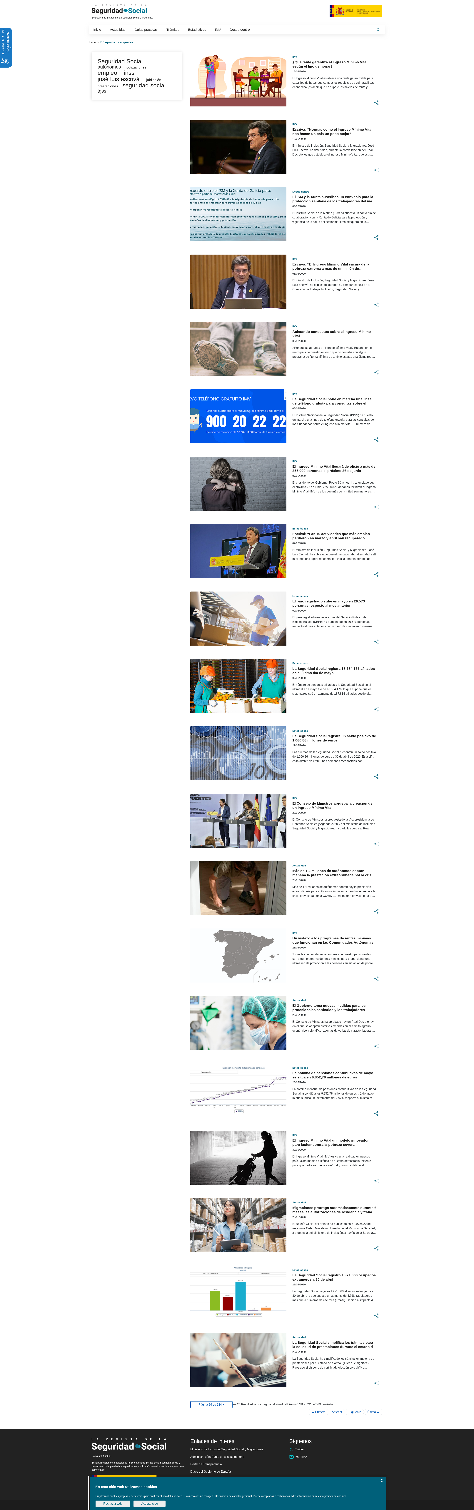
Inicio (92, 42)
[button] (376, 103)
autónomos (109, 66)
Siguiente (354, 1412)
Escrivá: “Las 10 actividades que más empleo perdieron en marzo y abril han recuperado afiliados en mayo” (331, 538)
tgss (102, 90)
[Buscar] (378, 29)
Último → (373, 1412)
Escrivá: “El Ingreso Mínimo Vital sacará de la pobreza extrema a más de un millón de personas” (330, 268)
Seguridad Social (120, 61)
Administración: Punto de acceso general (217, 1456)
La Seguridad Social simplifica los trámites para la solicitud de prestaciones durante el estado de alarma (333, 1347)
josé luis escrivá (119, 79)
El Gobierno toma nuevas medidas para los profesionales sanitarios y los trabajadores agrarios (329, 1010)
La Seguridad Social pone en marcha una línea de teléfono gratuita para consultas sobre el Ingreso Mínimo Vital (332, 403)
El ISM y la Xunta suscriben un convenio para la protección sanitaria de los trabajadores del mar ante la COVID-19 (332, 201)
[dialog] (238, 1493)
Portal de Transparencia (206, 1464)
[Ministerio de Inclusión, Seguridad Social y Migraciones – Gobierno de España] (356, 10)
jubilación (153, 80)
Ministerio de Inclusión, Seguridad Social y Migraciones (226, 1449)
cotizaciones (136, 67)
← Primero (318, 1412)
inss (129, 72)
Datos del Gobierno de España (210, 1471)
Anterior (337, 1412)
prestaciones (108, 86)
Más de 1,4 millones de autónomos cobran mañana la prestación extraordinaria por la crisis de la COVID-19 (333, 875)
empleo (107, 72)
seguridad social (144, 85)
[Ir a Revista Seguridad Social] (126, 9)
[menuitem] (97, 29)
